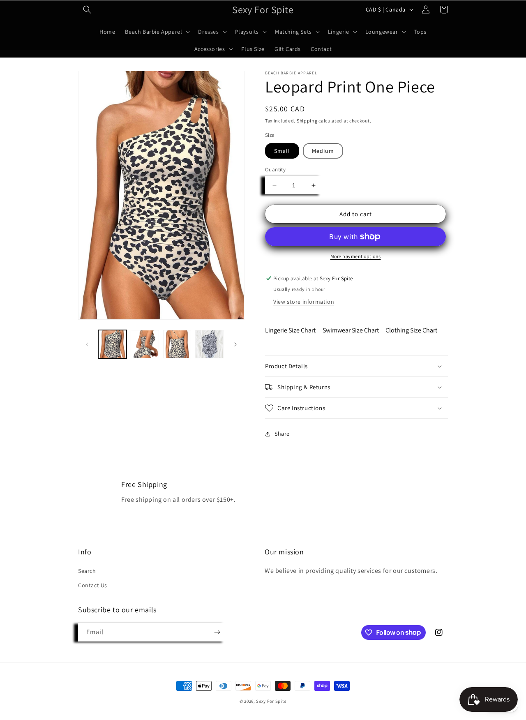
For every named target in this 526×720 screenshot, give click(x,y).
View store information (303, 301)
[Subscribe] (217, 632)
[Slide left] (87, 344)
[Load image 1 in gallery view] (112, 344)
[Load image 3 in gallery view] (177, 344)
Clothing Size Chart (411, 330)
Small (282, 151)
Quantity (275, 169)
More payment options (355, 256)
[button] (87, 9)
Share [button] (282, 433)
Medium (323, 151)
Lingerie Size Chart (290, 330)
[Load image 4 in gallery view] (209, 344)
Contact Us (92, 585)
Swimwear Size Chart (351, 330)
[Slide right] (235, 344)
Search (87, 571)
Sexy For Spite (271, 701)
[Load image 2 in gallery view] (145, 344)
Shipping (307, 121)
